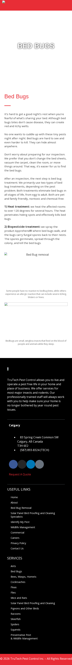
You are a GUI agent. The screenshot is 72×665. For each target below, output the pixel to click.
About (14, 502)
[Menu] (65, 5)
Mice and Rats (19, 598)
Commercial (17, 532)
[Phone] (39, 464)
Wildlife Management (23, 527)
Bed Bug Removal (21, 507)
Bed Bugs (16, 571)
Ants (13, 566)
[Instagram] (22, 464)
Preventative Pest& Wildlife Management (24, 636)
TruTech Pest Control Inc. (27, 659)
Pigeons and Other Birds (25, 608)
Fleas (14, 587)
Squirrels (15, 629)
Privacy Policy (18, 543)
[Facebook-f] (13, 464)
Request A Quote (20, 474)
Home (14, 497)
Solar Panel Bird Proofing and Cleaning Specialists (33, 514)
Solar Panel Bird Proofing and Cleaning (33, 603)
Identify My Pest (20, 522)
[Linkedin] (30, 464)
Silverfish (16, 619)
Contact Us (17, 548)
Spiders (15, 624)
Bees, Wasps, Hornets (23, 576)
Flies (13, 592)
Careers (15, 537)
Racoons (16, 613)
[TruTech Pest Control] (11, 5)
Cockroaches (18, 582)
